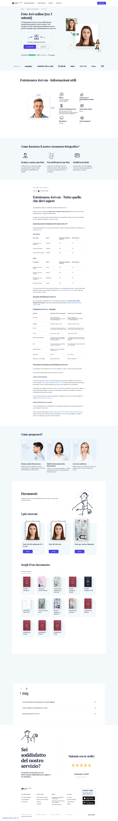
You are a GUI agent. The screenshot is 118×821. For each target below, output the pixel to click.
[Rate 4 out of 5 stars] (85, 765)
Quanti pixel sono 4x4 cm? (31, 714)
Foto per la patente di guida (43, 589)
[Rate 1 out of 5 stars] (73, 765)
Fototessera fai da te (57, 804)
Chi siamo (69, 797)
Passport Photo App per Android (73, 411)
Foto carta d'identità (26, 797)
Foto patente (24, 801)
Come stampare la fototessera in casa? (35, 708)
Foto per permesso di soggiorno (57, 612)
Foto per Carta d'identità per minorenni (58, 590)
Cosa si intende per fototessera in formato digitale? (38, 702)
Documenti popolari (26, 571)
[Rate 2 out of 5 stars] (77, 765)
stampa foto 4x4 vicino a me (44, 398)
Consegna (39, 803)
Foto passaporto (25, 799)
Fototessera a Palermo (42, 633)
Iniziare (28, 551)
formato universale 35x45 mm (65, 290)
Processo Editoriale (71, 799)
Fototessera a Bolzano (88, 611)
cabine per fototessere (59, 388)
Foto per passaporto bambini (72, 590)
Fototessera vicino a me (26, 611)
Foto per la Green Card (43, 611)
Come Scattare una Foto (42, 797)
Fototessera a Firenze (27, 633)
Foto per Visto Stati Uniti (73, 611)
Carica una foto (30, 46)
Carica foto (101, 3)
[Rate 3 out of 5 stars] (81, 765)
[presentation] (59, 410)
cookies (14, 818)
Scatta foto (43, 46)
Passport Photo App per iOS (56, 411)
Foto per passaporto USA (88, 589)
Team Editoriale (70, 801)
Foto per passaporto (26, 589)
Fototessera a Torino (57, 633)
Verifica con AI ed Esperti (42, 799)
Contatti (69, 803)
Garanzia (39, 801)
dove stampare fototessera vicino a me (52, 382)
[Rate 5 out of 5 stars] (90, 765)
